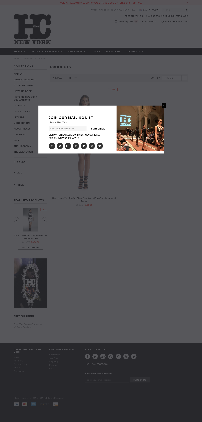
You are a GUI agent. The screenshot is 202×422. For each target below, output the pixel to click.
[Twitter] (60, 145)
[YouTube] (92, 145)
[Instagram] (76, 145)
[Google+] (68, 145)
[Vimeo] (99, 145)
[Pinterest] (84, 145)
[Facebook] (52, 145)
